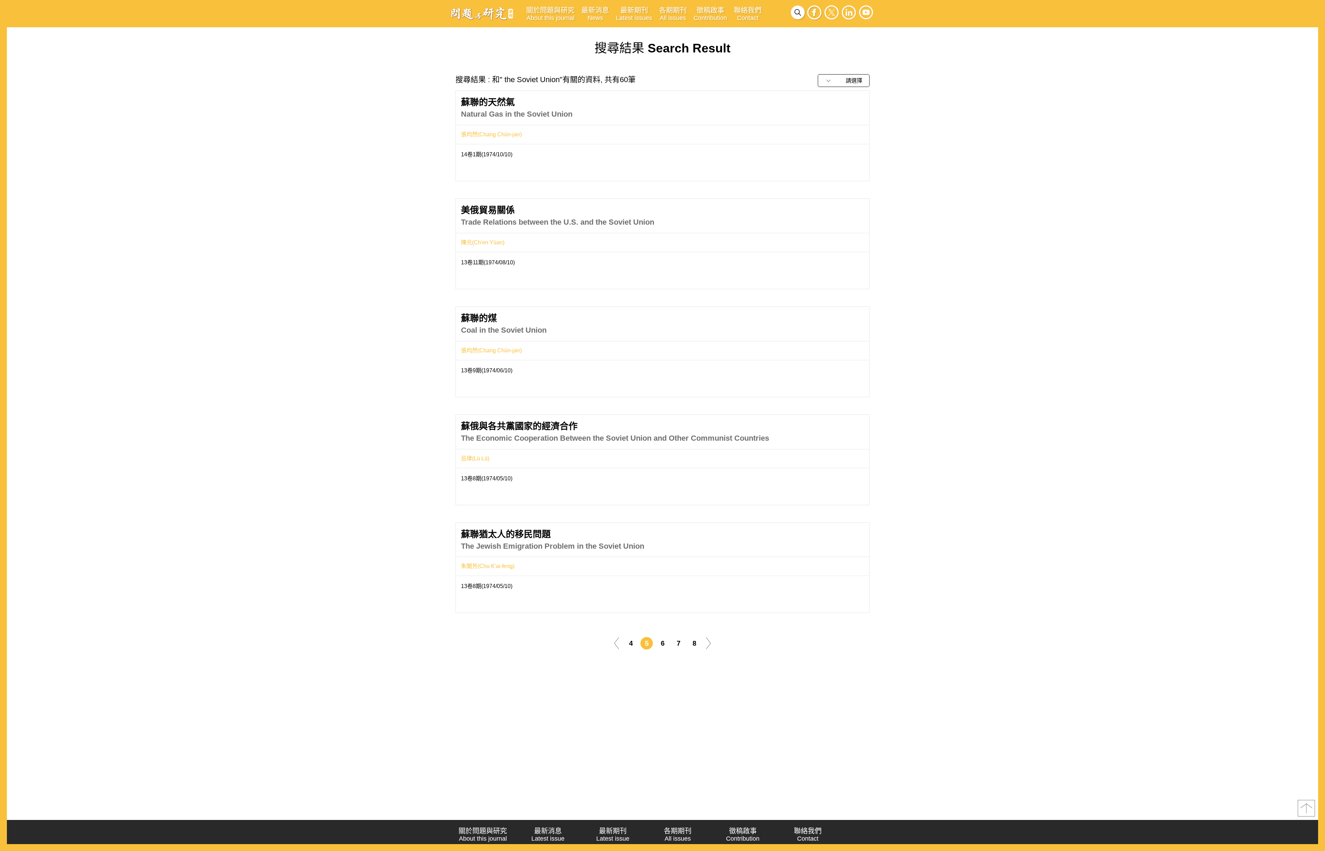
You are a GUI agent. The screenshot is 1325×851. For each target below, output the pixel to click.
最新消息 (595, 14)
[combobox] (843, 81)
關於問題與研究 (550, 14)
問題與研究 (482, 13)
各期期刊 (673, 14)
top (1306, 808)
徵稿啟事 (710, 14)
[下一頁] (708, 643)
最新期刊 (634, 14)
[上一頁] (616, 643)
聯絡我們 (748, 14)
